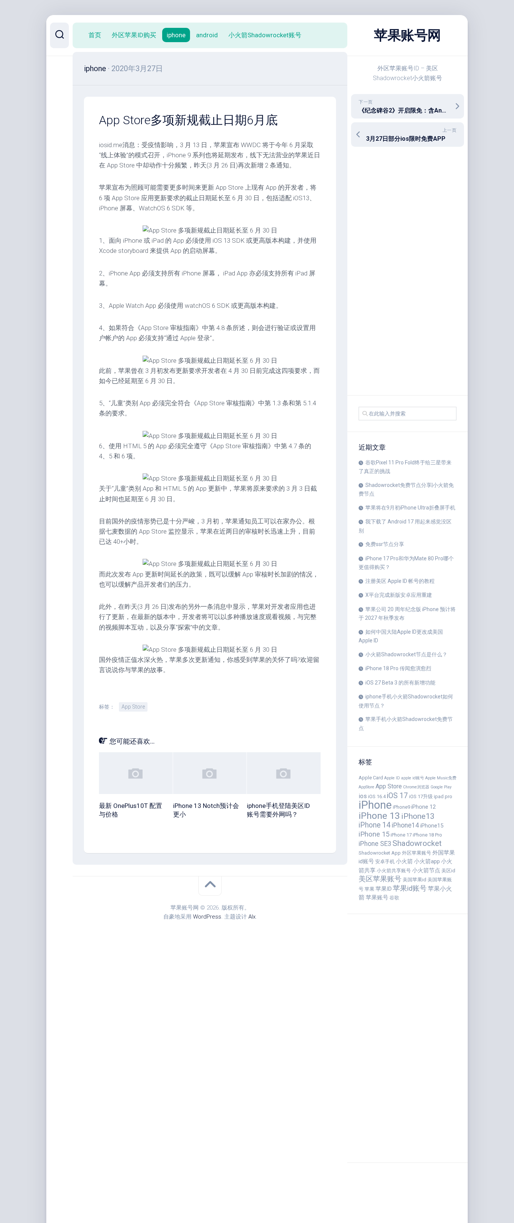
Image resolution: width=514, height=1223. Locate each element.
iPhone (375, 805)
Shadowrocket (417, 843)
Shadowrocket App (380, 853)
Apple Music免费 (440, 778)
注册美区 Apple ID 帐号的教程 (400, 581)
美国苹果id (414, 879)
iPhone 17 (401, 835)
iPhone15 (431, 825)
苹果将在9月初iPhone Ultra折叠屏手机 (410, 508)
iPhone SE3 (375, 843)
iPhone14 (405, 825)
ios (363, 796)
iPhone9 (401, 807)
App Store (389, 786)
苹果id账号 (410, 888)
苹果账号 (377, 897)
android (207, 35)
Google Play (441, 787)
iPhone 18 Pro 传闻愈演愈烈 (398, 668)
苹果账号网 (407, 35)
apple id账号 (412, 778)
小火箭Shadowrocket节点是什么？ (406, 654)
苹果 (369, 889)
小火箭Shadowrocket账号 (264, 35)
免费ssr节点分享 (384, 544)
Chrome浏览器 (416, 787)
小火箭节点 (426, 870)
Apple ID (392, 778)
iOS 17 (397, 795)
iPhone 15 (374, 834)
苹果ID (384, 888)
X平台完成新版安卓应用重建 (398, 595)
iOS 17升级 (421, 796)
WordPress (207, 916)
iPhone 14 (375, 825)
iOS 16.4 (377, 796)
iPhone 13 (379, 815)
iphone (176, 35)
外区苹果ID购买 (134, 35)
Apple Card (371, 777)
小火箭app (427, 861)
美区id (448, 870)
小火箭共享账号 (394, 870)
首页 (94, 35)
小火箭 (404, 861)
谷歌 (394, 898)
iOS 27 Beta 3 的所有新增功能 (400, 683)
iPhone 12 (423, 806)
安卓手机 (385, 861)
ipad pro (443, 796)
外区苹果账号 (416, 853)
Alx (251, 916)
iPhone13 (418, 816)
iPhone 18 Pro (427, 835)
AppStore (366, 787)
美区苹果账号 (380, 879)
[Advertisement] (407, 271)
